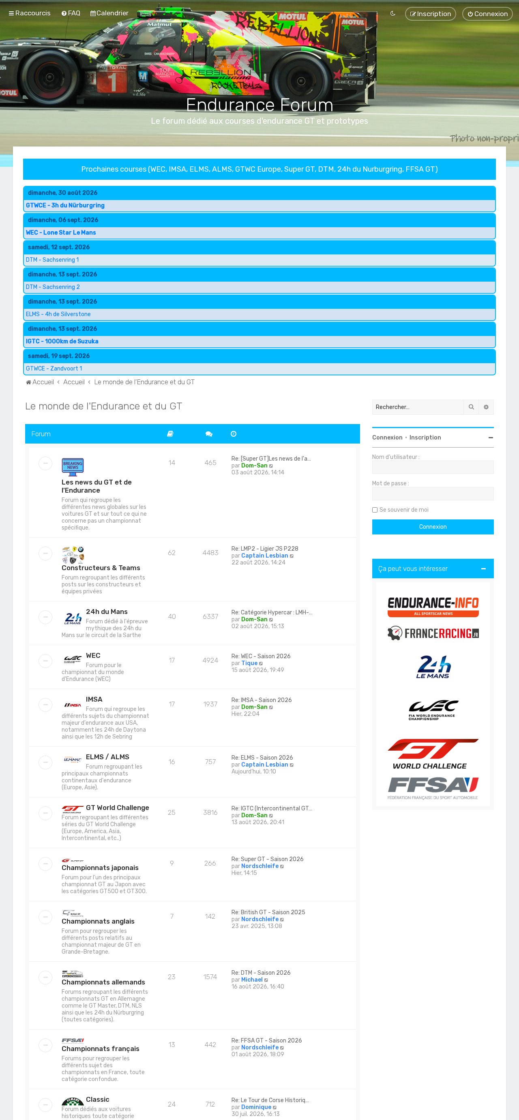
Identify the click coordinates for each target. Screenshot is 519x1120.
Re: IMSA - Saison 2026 (262, 700)
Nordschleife (260, 866)
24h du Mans (107, 612)
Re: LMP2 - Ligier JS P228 (265, 549)
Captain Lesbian (264, 556)
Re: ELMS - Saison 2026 (262, 758)
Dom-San (254, 466)
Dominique (256, 1107)
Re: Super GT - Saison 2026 (268, 859)
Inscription (425, 437)
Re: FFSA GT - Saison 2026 (267, 1040)
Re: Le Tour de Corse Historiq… (270, 1100)
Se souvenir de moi (404, 509)
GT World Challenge (117, 808)
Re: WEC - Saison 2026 (261, 656)
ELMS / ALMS (107, 757)
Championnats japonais (100, 868)
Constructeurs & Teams (101, 568)
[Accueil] (259, 61)
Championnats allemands (103, 982)
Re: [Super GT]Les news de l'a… (271, 459)
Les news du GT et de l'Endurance (97, 486)
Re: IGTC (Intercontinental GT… (272, 809)
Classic (97, 1099)
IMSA (94, 700)
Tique (249, 663)
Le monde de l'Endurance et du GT (103, 406)
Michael (252, 979)
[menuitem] (70, 13)
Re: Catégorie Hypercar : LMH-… (272, 613)
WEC (93, 656)
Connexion (387, 437)
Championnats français (100, 1049)
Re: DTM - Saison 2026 (261, 972)
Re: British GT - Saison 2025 (268, 912)
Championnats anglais (98, 921)
